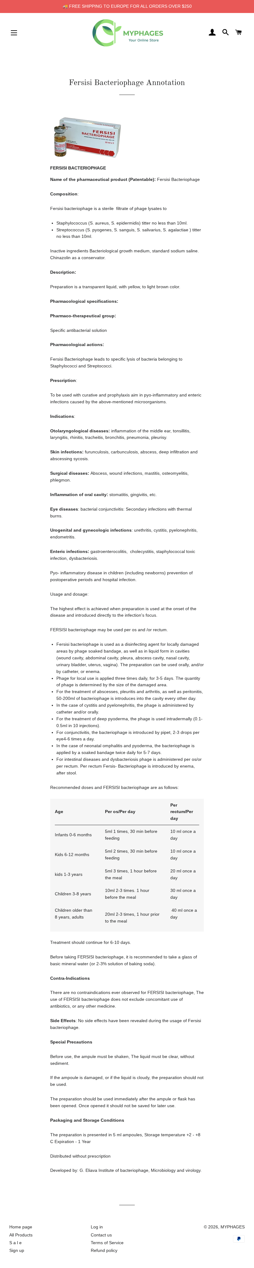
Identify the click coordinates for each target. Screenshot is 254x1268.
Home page (20, 1226)
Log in (97, 1226)
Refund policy (104, 1250)
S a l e (15, 1242)
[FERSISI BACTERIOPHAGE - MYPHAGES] (87, 156)
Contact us (101, 1234)
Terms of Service (107, 1242)
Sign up (16, 1250)
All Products (21, 1234)
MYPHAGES (233, 1226)
